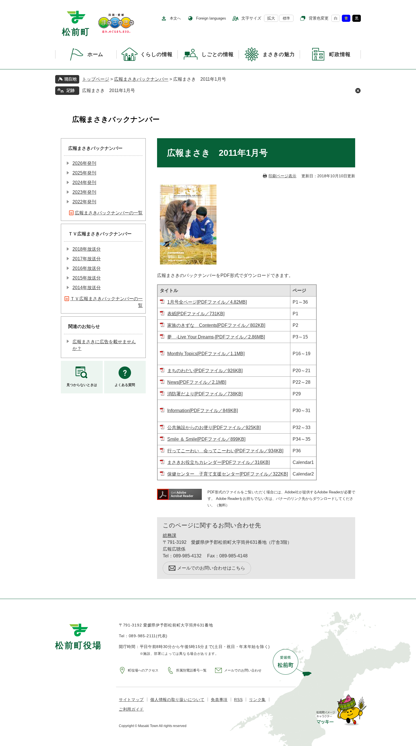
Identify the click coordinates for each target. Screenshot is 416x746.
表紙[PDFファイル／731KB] (195, 313)
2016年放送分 (86, 268)
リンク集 (257, 699)
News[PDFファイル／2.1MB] (196, 382)
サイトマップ (131, 699)
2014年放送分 (86, 287)
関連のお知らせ (84, 326)
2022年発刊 (84, 201)
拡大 (271, 18)
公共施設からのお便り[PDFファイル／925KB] (214, 427)
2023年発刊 (84, 192)
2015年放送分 (86, 278)
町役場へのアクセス (143, 670)
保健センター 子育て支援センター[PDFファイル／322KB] (227, 474)
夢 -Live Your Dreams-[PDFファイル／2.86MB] (216, 336)
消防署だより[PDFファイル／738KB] (205, 393)
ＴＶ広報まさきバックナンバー (100, 233)
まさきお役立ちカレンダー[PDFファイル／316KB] (218, 462)
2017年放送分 (86, 258)
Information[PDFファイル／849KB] (202, 410)
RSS (238, 699)
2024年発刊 (84, 182)
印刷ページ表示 (282, 176)
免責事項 (219, 699)
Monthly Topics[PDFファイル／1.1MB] (206, 353)
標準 (286, 18)
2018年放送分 (86, 249)
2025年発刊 (84, 172)
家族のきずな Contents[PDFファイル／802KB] (216, 325)
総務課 (169, 535)
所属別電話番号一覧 (191, 670)
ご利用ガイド (131, 709)
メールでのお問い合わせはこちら (211, 568)
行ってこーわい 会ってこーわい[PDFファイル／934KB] (225, 450)
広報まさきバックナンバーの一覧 (109, 212)
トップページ (95, 79)
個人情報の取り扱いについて (177, 699)
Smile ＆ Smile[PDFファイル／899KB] (206, 439)
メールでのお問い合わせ (242, 670)
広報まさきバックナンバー (141, 79)
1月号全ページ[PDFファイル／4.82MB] (207, 302)
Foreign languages (211, 18)
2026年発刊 (84, 163)
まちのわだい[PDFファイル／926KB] (205, 370)
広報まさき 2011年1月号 (108, 90)
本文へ (175, 18)
